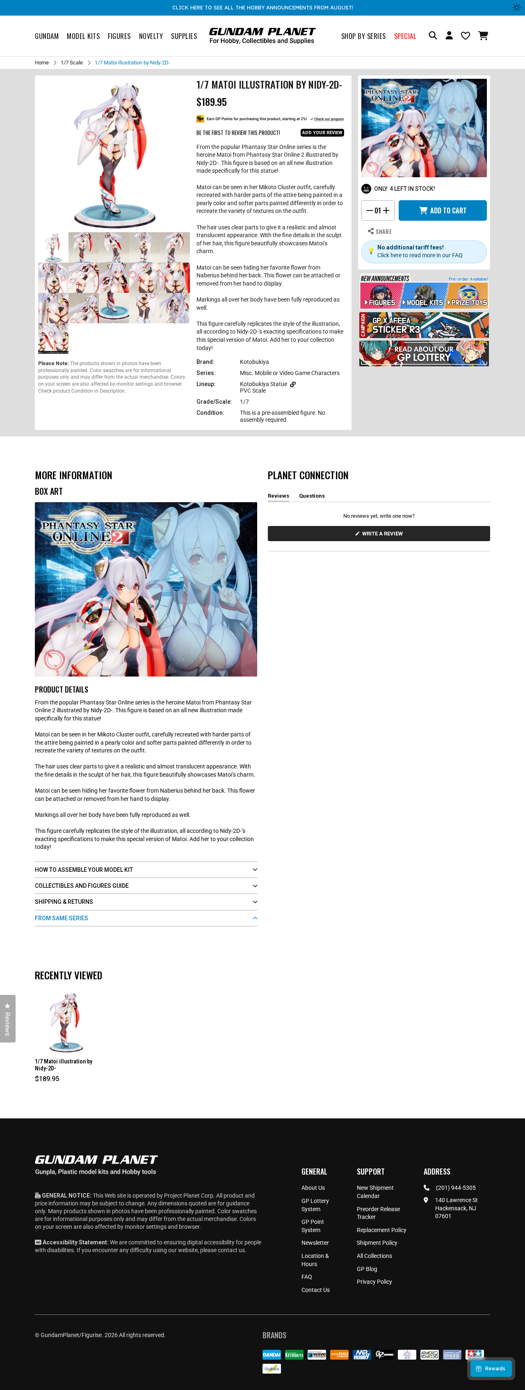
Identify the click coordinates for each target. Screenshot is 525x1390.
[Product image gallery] (114, 155)
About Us (313, 1187)
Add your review (322, 132)
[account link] (449, 36)
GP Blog (367, 1269)
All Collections (374, 1256)
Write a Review (384, 535)
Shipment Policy (377, 1242)
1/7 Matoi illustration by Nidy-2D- (63, 1065)
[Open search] (433, 36)
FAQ (306, 1276)
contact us (231, 1250)
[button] (484, 35)
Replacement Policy (381, 1230)
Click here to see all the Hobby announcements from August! (262, 7)
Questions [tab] (312, 497)
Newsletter (315, 1242)
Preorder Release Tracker (378, 1213)
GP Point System (312, 1226)
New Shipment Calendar (375, 1191)
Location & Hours (315, 1260)
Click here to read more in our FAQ (420, 255)
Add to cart (448, 210)
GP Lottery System (315, 1205)
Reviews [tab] (278, 497)
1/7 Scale (72, 62)
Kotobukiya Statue (263, 384)
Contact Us (315, 1290)
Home (42, 62)
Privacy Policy (374, 1281)
